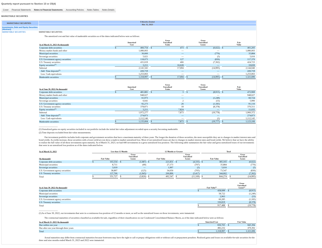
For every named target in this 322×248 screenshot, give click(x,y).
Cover (6, 10)
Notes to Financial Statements (48, 10)
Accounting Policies (75, 10)
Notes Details (108, 10)
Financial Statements (21, 10)
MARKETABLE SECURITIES (13, 32)
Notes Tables (93, 10)
